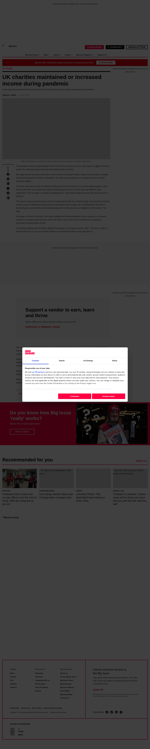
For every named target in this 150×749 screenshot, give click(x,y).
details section (105, 389)
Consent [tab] (35, 360)
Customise (74, 396)
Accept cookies (108, 396)
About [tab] (114, 360)
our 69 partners (38, 372)
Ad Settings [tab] (88, 360)
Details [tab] (62, 360)
